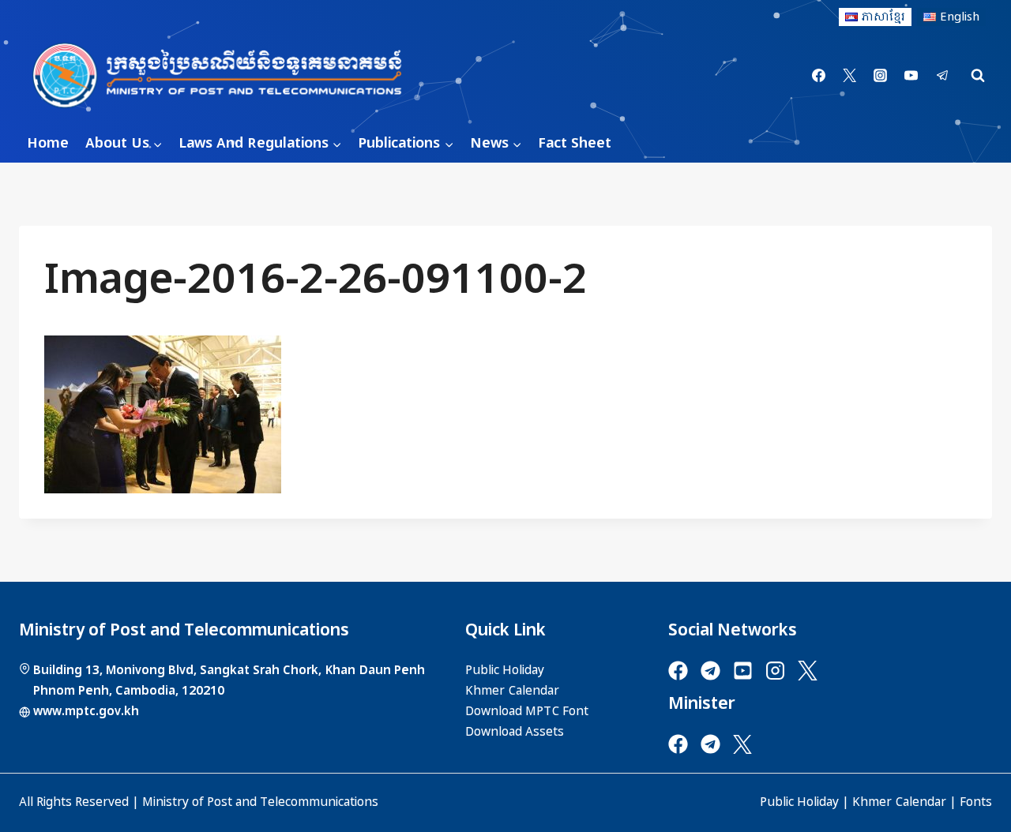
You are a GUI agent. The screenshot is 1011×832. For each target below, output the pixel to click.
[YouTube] (911, 75)
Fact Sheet (574, 143)
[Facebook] (819, 75)
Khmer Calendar (899, 802)
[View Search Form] (978, 76)
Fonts (976, 802)
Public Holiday (799, 802)
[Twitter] (849, 75)
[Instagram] (880, 75)
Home (48, 143)
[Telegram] (942, 75)
